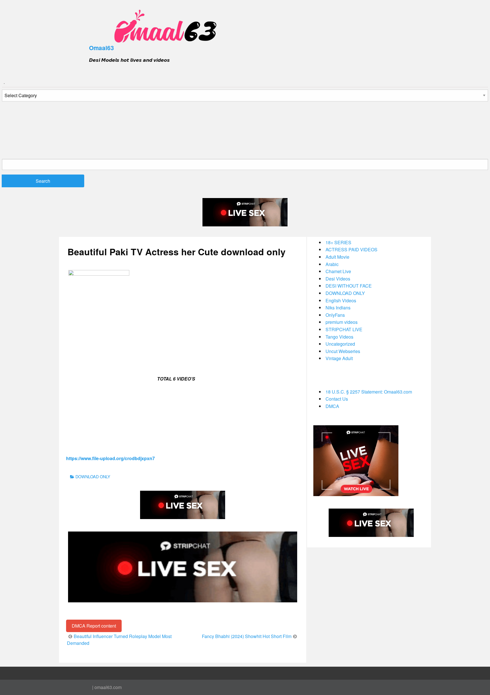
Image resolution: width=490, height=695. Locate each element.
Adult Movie (337, 257)
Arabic (332, 264)
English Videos (341, 300)
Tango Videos (339, 336)
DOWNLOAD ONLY (92, 476)
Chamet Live (338, 271)
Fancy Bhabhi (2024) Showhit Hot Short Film (247, 636)
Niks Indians (338, 307)
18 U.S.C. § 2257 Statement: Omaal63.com (369, 391)
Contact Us (337, 399)
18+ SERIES (338, 242)
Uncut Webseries (343, 351)
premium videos (342, 322)
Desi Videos (338, 278)
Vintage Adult (339, 358)
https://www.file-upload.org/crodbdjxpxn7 (110, 458)
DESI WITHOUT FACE (349, 285)
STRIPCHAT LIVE (344, 329)
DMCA (332, 406)
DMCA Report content (94, 625)
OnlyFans (335, 315)
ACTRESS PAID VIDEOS (351, 249)
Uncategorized (340, 344)
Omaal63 (101, 48)
